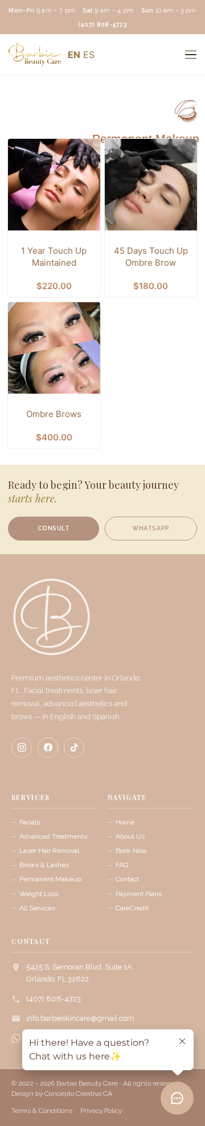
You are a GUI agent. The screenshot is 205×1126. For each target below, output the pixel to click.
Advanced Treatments (53, 836)
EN (74, 54)
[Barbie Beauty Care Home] (51, 622)
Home (125, 822)
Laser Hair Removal (49, 851)
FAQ (122, 865)
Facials (29, 822)
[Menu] (190, 54)
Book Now (131, 851)
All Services (37, 908)
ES (89, 54)
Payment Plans (139, 894)
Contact (127, 879)
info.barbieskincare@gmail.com (80, 1018)
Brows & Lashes (44, 865)
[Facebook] (48, 747)
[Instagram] (21, 747)
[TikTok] (74, 747)
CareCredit (132, 908)
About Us (130, 836)
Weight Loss (38, 894)
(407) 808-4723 (53, 999)
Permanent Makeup (121, 89)
